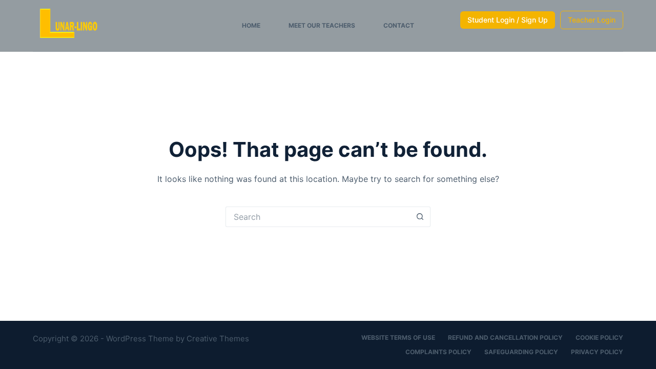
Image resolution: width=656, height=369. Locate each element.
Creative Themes (218, 338)
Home (251, 25)
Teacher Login (592, 19)
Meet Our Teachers (322, 25)
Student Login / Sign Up (507, 19)
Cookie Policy (599, 337)
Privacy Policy (597, 352)
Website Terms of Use (398, 337)
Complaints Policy (438, 352)
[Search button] (420, 217)
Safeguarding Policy (521, 352)
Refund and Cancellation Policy (505, 337)
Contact (398, 25)
